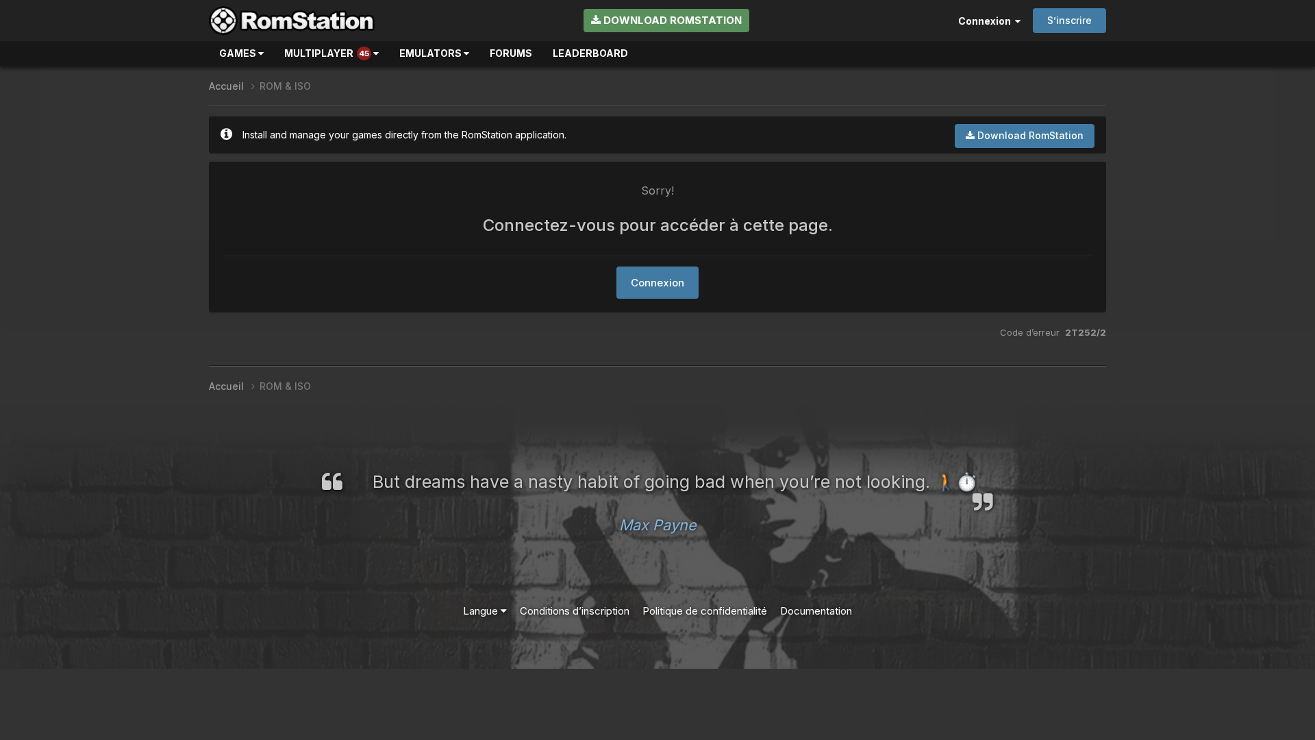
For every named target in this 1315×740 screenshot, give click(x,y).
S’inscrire (1069, 20)
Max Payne (658, 525)
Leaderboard (590, 53)
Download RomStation (671, 20)
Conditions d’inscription (574, 610)
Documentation (816, 610)
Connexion (986, 21)
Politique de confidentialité (704, 610)
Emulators (431, 53)
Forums (511, 53)
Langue (482, 610)
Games (238, 53)
